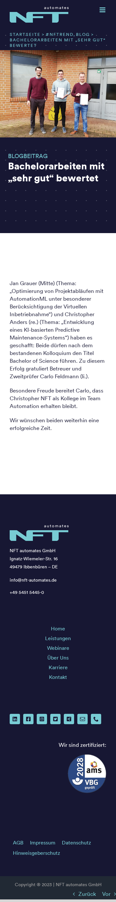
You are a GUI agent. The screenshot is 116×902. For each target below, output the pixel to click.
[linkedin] (15, 719)
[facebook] (28, 719)
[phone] (96, 719)
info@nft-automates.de (33, 580)
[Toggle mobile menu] (103, 9)
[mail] (82, 719)
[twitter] (55, 719)
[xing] (69, 719)
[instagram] (42, 719)
